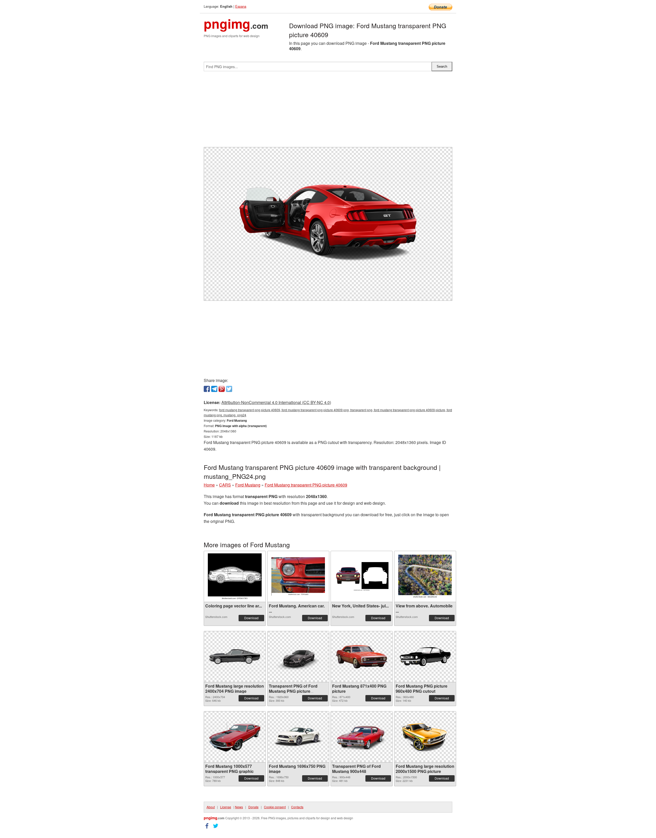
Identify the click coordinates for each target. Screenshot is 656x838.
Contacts (297, 807)
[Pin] (222, 389)
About (211, 807)
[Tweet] (229, 389)
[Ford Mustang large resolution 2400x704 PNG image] (234, 656)
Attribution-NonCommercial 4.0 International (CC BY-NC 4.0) (276, 402)
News (239, 807)
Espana (240, 6)
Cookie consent (275, 807)
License (225, 807)
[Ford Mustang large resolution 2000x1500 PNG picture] (425, 737)
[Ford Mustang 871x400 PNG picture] (361, 656)
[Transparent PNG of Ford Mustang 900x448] (361, 737)
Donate (253, 807)
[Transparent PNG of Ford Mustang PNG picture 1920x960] (298, 656)
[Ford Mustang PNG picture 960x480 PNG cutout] (425, 656)
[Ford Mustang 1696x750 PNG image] (298, 737)
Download (251, 618)
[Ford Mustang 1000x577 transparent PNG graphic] (234, 737)
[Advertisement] (328, 111)
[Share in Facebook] (207, 389)
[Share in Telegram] (214, 389)
